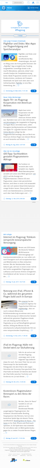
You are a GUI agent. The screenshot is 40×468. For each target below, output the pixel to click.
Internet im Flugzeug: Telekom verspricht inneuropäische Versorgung (19, 240)
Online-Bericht (8, 132)
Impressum (14, 455)
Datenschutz (22, 455)
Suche (28, 2)
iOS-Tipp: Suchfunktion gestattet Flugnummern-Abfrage (16, 156)
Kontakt (37, 2)
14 (34, 145)
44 (34, 336)
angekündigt (23, 309)
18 (34, 282)
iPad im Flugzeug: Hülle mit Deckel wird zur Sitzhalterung (18, 346)
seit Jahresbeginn (9, 122)
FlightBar (19, 83)
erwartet (25, 301)
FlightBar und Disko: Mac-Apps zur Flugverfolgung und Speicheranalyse (19, 46)
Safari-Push (29, 455)
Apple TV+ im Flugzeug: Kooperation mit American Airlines (17, 103)
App (33, 2)
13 (34, 91)
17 (34, 382)
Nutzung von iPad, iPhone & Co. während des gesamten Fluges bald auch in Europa (18, 294)
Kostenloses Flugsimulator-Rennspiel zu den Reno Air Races (17, 394)
